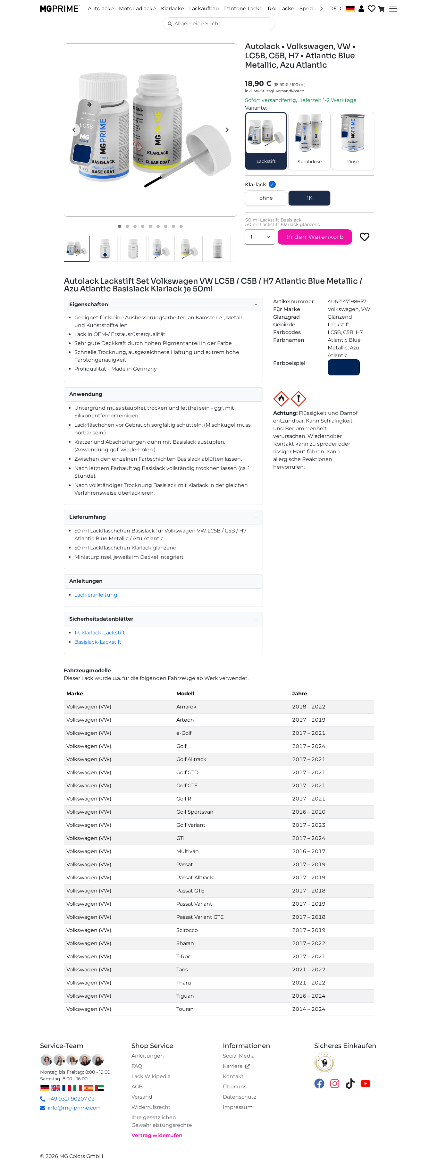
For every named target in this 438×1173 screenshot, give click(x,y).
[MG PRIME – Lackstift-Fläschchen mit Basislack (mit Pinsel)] (161, 249)
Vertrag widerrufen (156, 1135)
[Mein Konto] (361, 8)
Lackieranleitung (95, 595)
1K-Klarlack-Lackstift (99, 633)
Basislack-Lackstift (98, 642)
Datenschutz (239, 1097)
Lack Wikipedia (151, 1076)
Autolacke (101, 8)
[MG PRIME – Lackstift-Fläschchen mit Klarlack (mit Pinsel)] (189, 249)
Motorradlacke (137, 8)
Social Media (239, 1056)
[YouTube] (365, 1083)
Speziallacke (315, 8)
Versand (141, 1097)
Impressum (238, 1107)
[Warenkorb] (382, 9)
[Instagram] (335, 1083)
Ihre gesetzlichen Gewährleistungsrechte (161, 1121)
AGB (137, 1087)
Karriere (233, 1066)
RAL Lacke (281, 8)
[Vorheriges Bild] (73, 129)
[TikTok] (350, 1083)
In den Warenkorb (315, 236)
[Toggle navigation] (392, 9)
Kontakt (233, 1076)
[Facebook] (319, 1083)
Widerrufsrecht (151, 1107)
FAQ (136, 1066)
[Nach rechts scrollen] (321, 8)
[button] (150, 130)
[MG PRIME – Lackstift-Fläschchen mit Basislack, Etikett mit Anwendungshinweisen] (218, 249)
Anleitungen (147, 1056)
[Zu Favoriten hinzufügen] (364, 237)
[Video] (181, 226)
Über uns (235, 1087)
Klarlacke (172, 8)
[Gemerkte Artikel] (371, 9)
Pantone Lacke (243, 8)
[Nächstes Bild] (227, 129)
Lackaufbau (204, 8)
